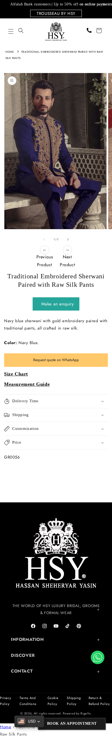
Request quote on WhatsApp (56, 360)
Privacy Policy (5, 701)
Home (9, 52)
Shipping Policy (74, 701)
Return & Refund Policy (99, 701)
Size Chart (16, 374)
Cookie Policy (53, 701)
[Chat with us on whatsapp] (97, 657)
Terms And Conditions (28, 701)
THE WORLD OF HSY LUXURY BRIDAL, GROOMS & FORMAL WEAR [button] (56, 609)
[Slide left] (44, 239)
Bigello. (86, 713)
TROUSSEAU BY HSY (56, 14)
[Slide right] (68, 239)
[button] (11, 31)
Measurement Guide (27, 384)
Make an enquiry (56, 304)
